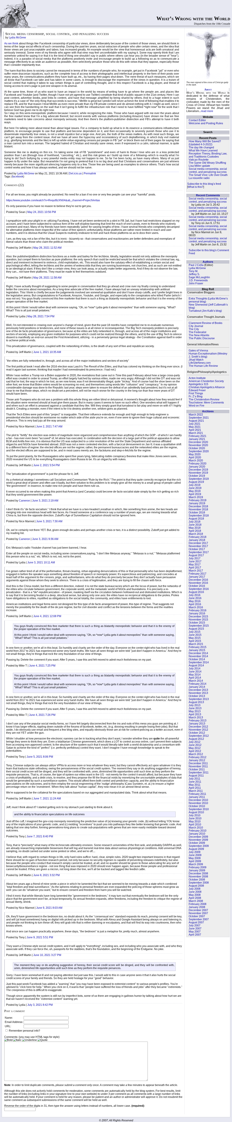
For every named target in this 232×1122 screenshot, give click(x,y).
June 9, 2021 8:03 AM (49, 907)
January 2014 (197, 686)
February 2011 (197, 793)
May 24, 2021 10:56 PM (41, 212)
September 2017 (199, 552)
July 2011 (194, 778)
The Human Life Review (203, 365)
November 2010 (198, 803)
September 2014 (199, 662)
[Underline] (29, 1040)
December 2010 (198, 800)
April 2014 (195, 677)
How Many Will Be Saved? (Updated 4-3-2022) (205, 143)
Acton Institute (197, 378)
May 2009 (195, 858)
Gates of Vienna (198, 350)
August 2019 (196, 481)
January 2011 (197, 797)
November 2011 (198, 766)
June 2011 (195, 781)
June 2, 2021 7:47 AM (49, 426)
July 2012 (194, 741)
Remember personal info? (24, 1030)
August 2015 (196, 628)
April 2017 (195, 567)
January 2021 (197, 439)
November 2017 (198, 546)
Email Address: (14, 1022)
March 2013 (196, 717)
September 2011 (199, 772)
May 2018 (195, 527)
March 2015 (196, 644)
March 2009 (196, 864)
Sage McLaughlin (199, 277)
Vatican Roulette (199, 159)
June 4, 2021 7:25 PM (42, 665)
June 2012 (195, 745)
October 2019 (197, 475)
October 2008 (197, 879)
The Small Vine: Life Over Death (208, 175)
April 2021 (195, 429)
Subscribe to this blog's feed (204, 183)
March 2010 (196, 827)
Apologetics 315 (198, 384)
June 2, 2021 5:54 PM (46, 465)
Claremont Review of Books (205, 323)
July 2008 (194, 888)
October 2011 (197, 769)
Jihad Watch (196, 359)
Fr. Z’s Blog (195, 396)
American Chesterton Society (206, 381)
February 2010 (197, 830)
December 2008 (198, 873)
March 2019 (196, 497)
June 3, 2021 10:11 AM (41, 562)
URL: (8, 1026)
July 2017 (194, 558)
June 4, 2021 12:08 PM (47, 616)
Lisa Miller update (199, 165)
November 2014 (198, 656)
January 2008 (197, 907)
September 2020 (199, 451)
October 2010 (197, 806)
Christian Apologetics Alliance (207, 387)
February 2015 (197, 647)
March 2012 (196, 754)
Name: (9, 1017)
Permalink (90, 173)
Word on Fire (196, 405)
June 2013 (195, 708)
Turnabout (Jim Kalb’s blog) (205, 310)
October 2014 (197, 659)
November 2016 (198, 582)
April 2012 (195, 751)
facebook (17, 176)
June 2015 (195, 634)
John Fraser (196, 283)
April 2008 (195, 897)
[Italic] (17, 1040)
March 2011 (196, 790)
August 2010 (196, 812)
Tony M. (193, 271)
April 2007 (195, 934)
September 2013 (199, 699)
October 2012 (197, 732)
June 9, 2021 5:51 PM (40, 937)
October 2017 (197, 549)
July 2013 (194, 705)
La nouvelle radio (199, 178)
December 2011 (198, 763)
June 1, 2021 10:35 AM (47, 352)
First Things (196, 393)
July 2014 (194, 668)
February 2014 (197, 683)
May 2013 (195, 711)
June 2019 (195, 488)
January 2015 (197, 650)
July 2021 (194, 423)
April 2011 (195, 787)
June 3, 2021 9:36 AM (45, 539)
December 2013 (198, 689)
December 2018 (198, 506)
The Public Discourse (202, 338)
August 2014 (196, 665)
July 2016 (194, 595)
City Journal (196, 326)
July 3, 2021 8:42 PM (40, 1004)
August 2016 (196, 592)
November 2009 (198, 839)
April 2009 (195, 861)
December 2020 (198, 442)
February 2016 (197, 610)
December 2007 (198, 910)
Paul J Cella (196, 265)
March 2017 (196, 570)
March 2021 (196, 432)
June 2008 (195, 891)
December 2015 (198, 616)
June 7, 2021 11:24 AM (47, 798)
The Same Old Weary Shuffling (207, 162)
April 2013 (195, 714)
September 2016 (199, 589)
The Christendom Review (204, 399)
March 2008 (196, 901)
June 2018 (195, 524)
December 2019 (198, 469)
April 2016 (195, 604)
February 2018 (197, 537)
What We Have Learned (203, 150)
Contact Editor (197, 120)
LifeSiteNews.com (200, 362)
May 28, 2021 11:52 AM (47, 247)
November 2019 (198, 472)
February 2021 (197, 436)
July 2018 (194, 521)
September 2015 (199, 625)
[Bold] (8, 1040)
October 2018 (197, 512)
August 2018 (196, 518)
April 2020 (195, 457)
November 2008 (198, 876)
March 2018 (196, 533)
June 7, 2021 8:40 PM (40, 836)
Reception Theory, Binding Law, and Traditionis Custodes (208, 155)
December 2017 (198, 543)
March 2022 (196, 414)
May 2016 (195, 601)
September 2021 (199, 417)
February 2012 (197, 757)
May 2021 (195, 426)
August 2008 (196, 885)
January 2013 (197, 723)
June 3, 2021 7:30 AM (49, 521)
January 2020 (197, 466)
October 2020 (197, 448)
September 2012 (199, 735)
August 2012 (196, 738)
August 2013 (196, 702)
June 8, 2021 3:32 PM (46, 875)
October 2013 (197, 696)
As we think (11, 43)
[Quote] (43, 1040)
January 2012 (197, 760)
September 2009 (199, 845)
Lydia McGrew (197, 268)
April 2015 (195, 641)
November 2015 (198, 619)
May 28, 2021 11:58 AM (47, 277)
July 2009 (194, 852)
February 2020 (197, 463)
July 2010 (194, 815)
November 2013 (198, 693)
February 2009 (197, 867)
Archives (208, 411)
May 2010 (195, 821)
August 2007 (196, 922)
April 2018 (195, 530)
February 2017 (197, 573)
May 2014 (195, 674)
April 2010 (195, 824)
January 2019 (197, 503)
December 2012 (198, 726)
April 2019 (195, 494)
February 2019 (197, 500)
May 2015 (195, 637)
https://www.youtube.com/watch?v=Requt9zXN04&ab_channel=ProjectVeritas (53, 200)
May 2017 (195, 564)
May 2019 (195, 491)
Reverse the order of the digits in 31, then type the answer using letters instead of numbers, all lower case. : (74, 1105)
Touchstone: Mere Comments (206, 402)
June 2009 (195, 855)
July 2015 (194, 631)
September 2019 (199, 478)
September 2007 (199, 919)
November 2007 (198, 913)
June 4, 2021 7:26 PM (42, 714)
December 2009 (198, 836)
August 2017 (196, 555)
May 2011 (194, 784)
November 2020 (198, 445)
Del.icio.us (75, 173)
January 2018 (197, 540)
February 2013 (197, 720)
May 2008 (195, 894)
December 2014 (198, 653)
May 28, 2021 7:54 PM (40, 316)
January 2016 (197, 613)
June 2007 (195, 928)
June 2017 (195, 561)
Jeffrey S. (194, 274)
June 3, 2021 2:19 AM (45, 500)
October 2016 (197, 585)
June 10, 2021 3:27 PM (47, 955)
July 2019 (194, 485)
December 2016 (198, 579)
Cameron (24, 500)
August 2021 (196, 420)
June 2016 (195, 598)
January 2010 (197, 833)
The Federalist (197, 332)
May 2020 (195, 454)
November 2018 (198, 509)
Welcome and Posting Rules (206, 123)
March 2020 (196, 460)
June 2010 (195, 818)
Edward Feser (197, 390)
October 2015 (197, 622)
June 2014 (195, 671)
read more (207, 111)
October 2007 (197, 916)
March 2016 (196, 607)
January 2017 (197, 576)
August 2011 (196, 775)
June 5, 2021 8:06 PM (40, 756)
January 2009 (197, 870)
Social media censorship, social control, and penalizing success (208, 170)
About (208, 89)
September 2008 (199, 882)
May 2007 (195, 931)
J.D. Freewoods (198, 280)
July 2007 (194, 925)
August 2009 (196, 849)
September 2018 (199, 515)
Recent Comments (208, 195)
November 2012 (198, 729)
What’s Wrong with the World (193, 18)
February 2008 (197, 904)
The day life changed (201, 147)
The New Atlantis (199, 335)
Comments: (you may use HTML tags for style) (31, 1036)
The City (194, 329)
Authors (208, 261)
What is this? (195, 186)
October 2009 (197, 842)
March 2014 (196, 680)
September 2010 (199, 809)
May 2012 (195, 748)
